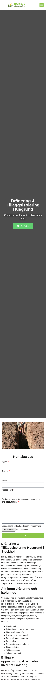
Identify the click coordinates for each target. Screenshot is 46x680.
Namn (5, 462)
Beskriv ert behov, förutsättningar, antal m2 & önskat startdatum (21, 500)
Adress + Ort (7, 490)
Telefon (5, 471)
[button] (41, 5)
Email (4, 480)
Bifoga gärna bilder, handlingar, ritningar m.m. (21, 526)
